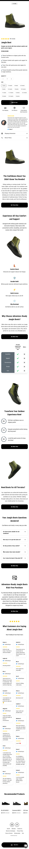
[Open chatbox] (26, 846)
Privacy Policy (9, 430)
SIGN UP (14, 434)
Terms (14, 430)
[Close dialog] (27, 412)
